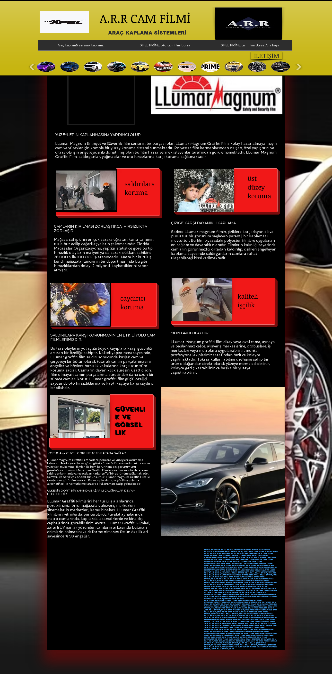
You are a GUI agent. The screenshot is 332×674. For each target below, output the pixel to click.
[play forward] (298, 67)
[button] (46, 66)
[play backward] (32, 67)
